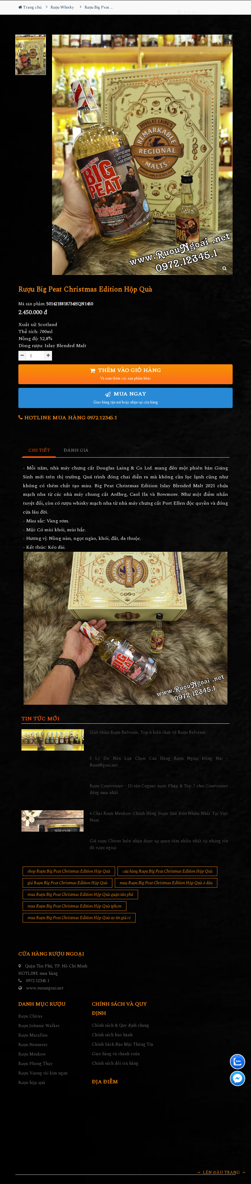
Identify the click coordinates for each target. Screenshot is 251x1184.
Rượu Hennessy (33, 1044)
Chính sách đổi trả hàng (115, 1063)
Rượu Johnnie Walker (39, 1026)
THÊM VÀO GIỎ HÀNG (129, 374)
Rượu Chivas (30, 1016)
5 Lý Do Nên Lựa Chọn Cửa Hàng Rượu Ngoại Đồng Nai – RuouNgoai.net (159, 761)
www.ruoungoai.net (45, 988)
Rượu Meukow (32, 1054)
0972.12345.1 (37, 981)
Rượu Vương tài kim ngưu (42, 1073)
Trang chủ (32, 7)
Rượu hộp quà (31, 1082)
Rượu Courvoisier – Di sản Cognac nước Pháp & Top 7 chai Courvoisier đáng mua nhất (159, 789)
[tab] (39, 451)
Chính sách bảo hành (112, 1035)
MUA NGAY (125, 397)
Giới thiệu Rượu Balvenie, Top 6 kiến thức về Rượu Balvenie (147, 732)
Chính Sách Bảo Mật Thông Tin (122, 1044)
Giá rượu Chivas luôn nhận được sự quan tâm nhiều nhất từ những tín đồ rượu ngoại (159, 844)
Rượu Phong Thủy (35, 1063)
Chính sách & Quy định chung (120, 1025)
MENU (191, 13)
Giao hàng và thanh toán (116, 1054)
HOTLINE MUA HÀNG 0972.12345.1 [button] (70, 417)
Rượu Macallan (32, 1035)
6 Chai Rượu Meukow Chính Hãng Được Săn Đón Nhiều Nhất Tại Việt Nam (159, 816)
